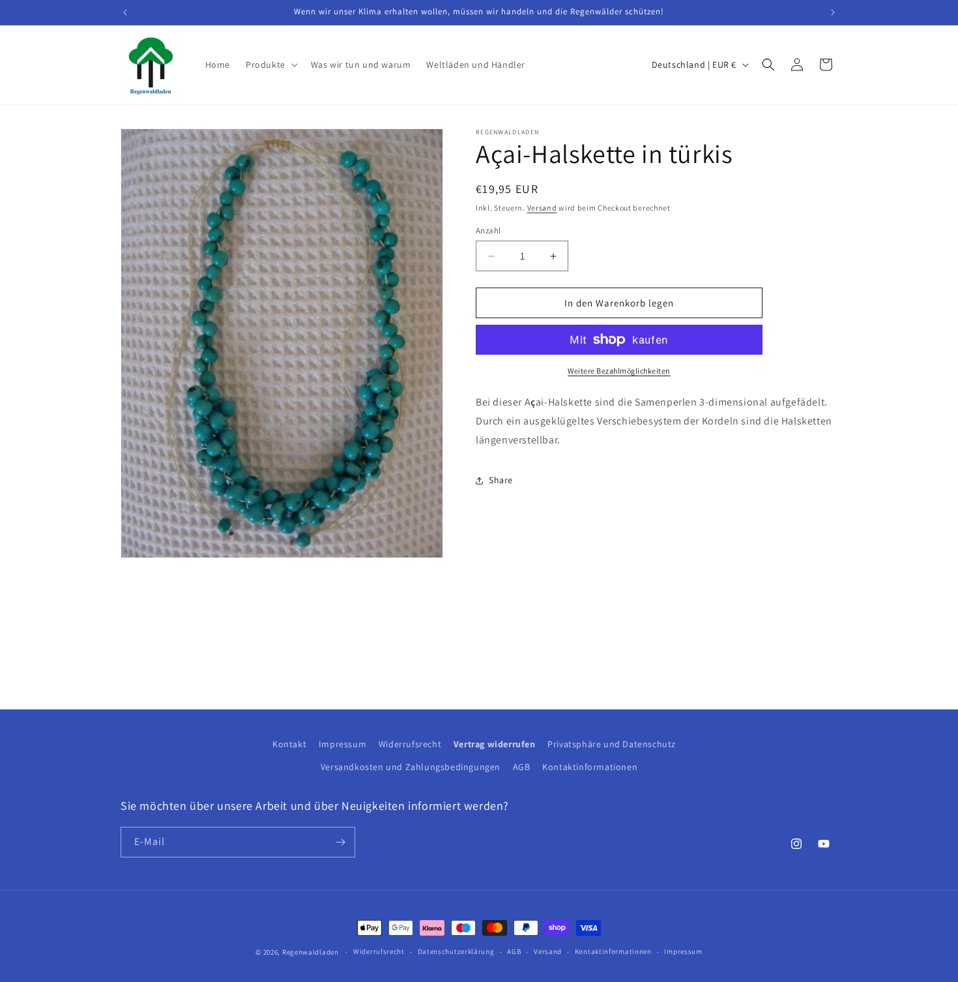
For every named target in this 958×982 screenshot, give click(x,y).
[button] (270, 64)
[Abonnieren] (340, 842)
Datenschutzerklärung (456, 951)
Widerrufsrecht (410, 744)
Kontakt (289, 744)
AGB (521, 767)
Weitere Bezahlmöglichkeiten (619, 371)
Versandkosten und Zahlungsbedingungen (411, 767)
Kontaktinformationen (589, 767)
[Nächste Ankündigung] (833, 12)
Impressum (342, 744)
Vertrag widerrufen (495, 744)
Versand (542, 208)
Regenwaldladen (310, 952)
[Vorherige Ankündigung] (125, 12)
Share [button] (501, 480)
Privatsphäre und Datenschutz (611, 744)
